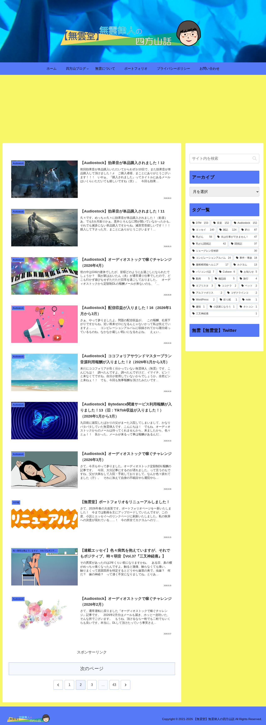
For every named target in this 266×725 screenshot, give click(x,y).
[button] (254, 158)
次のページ (92, 668)
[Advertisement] (133, 109)
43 (114, 685)
